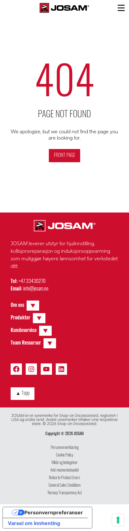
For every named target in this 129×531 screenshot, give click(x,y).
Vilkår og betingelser (64, 463)
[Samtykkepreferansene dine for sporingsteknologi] (118, 520)
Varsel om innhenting (34, 523)
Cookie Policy (64, 455)
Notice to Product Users (64, 478)
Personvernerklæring (65, 448)
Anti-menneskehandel (64, 470)
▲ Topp (22, 393)
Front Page (64, 155)
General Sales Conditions (65, 486)
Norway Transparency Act (65, 493)
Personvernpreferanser (53, 512)
